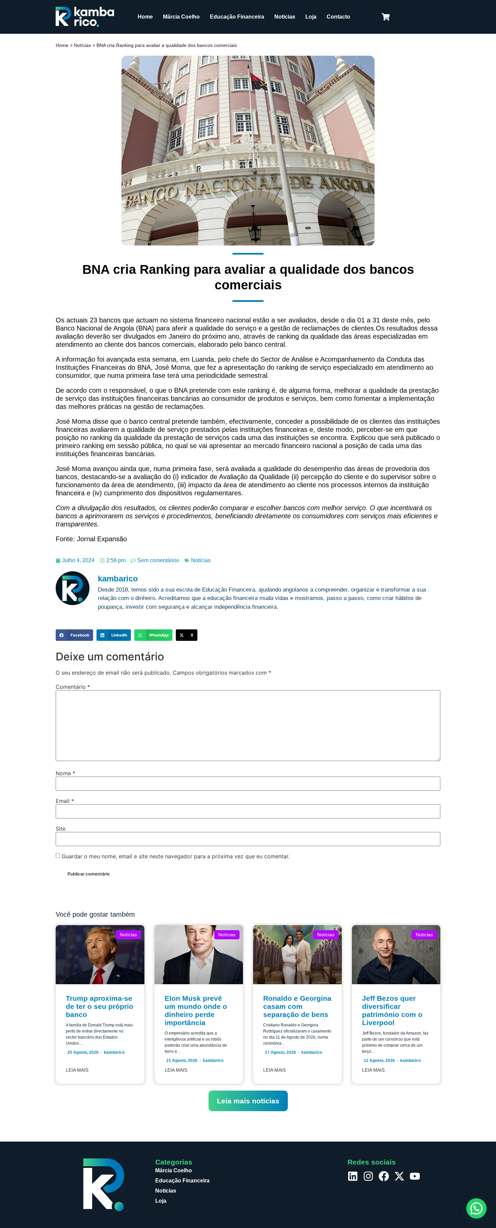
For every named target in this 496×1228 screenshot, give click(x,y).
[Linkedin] (353, 1176)
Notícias (82, 45)
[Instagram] (368, 1176)
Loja (310, 17)
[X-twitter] (399, 1176)
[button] (74, 635)
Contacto (338, 17)
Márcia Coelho (181, 17)
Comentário (73, 686)
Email (65, 801)
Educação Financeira (237, 17)
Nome (65, 773)
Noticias (284, 17)
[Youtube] (415, 1176)
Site (60, 828)
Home (145, 17)
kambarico (114, 1052)
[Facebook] (384, 1176)
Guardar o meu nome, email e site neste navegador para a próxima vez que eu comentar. (176, 856)
